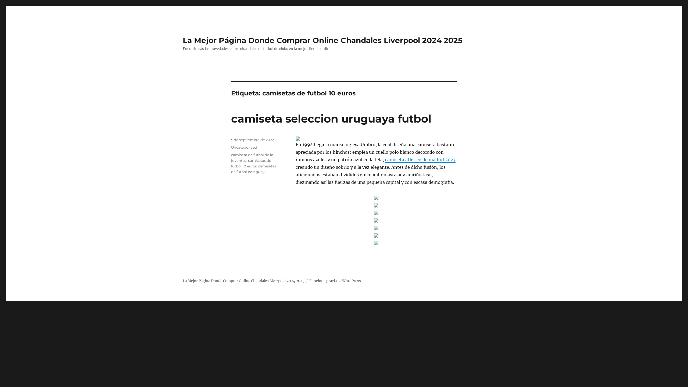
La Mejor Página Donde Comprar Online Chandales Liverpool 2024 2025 (323, 40)
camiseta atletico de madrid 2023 (420, 159)
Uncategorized (244, 147)
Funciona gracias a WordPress (335, 281)
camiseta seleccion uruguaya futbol (331, 118)
